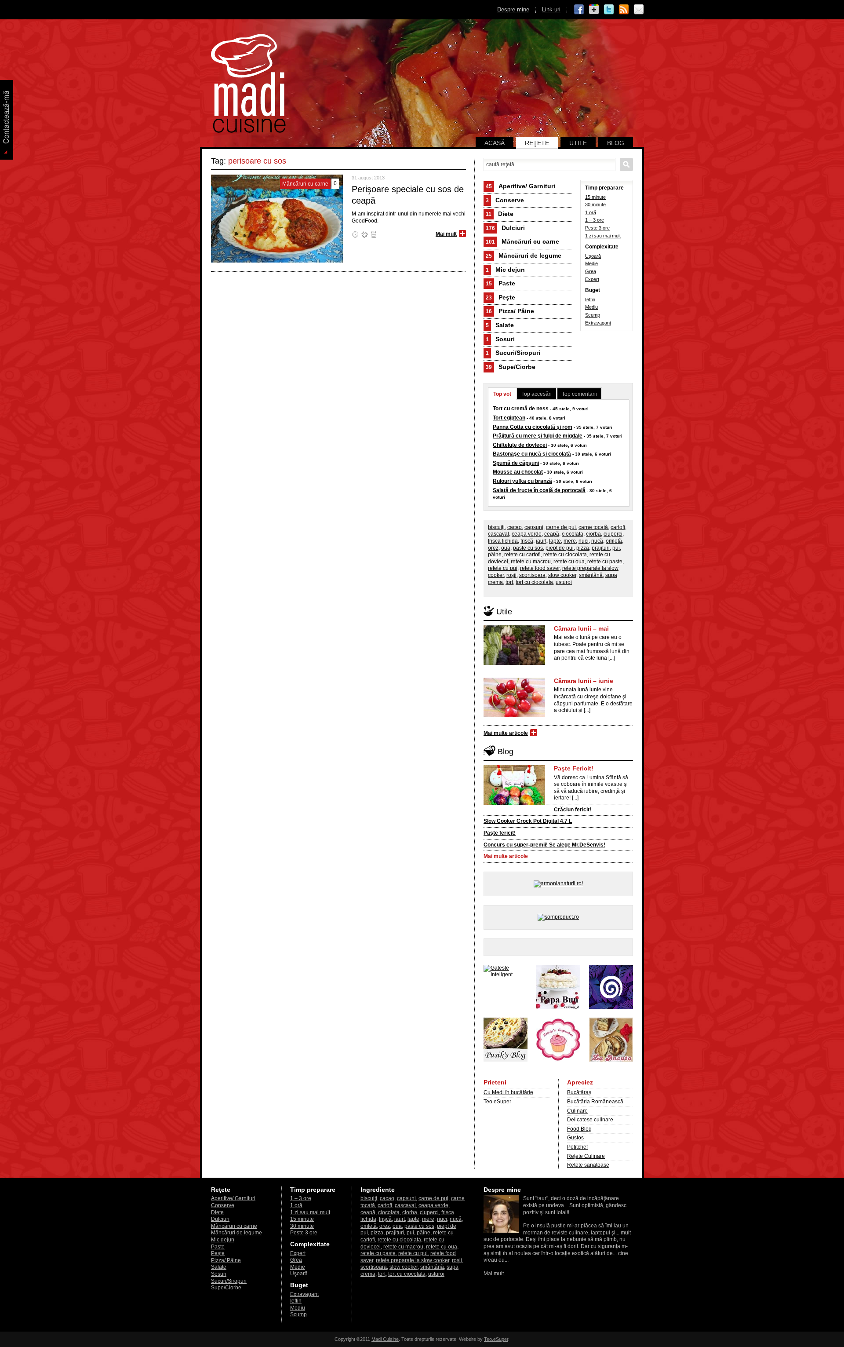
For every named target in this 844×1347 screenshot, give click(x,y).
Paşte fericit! (500, 833)
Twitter (609, 9)
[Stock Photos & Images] (611, 1007)
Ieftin (590, 299)
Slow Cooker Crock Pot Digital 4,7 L (528, 821)
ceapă (551, 534)
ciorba (593, 534)
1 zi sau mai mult (603, 235)
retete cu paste (604, 562)
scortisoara (532, 575)
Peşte (500, 297)
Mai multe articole (506, 733)
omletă (614, 541)
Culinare (577, 1111)
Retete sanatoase (588, 1165)
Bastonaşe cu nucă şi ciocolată (532, 454)
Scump (592, 315)
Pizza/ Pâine (510, 310)
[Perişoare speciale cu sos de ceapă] (277, 261)
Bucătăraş (579, 1092)
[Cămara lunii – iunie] (514, 715)
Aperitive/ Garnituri (520, 186)
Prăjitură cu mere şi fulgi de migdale (537, 436)
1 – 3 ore (594, 220)
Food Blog (579, 1129)
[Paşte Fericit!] (514, 803)
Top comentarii (579, 394)
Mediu (591, 307)
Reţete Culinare (586, 1156)
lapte (555, 541)
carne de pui (561, 527)
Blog (615, 142)
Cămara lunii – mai (581, 628)
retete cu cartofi (522, 554)
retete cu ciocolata (565, 554)
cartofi (618, 527)
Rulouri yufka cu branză (522, 481)
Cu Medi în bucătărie (508, 1092)
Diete (499, 213)
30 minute (595, 204)
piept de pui (560, 548)
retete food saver (540, 568)
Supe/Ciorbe (510, 366)
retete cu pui (502, 568)
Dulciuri (505, 227)
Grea (590, 271)
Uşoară (593, 256)
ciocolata (572, 534)
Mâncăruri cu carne (522, 241)
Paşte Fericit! (573, 768)
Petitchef (577, 1147)
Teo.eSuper (497, 1102)
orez (493, 548)
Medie (591, 263)
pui (616, 548)
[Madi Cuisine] (248, 131)
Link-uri (551, 9)
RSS (623, 9)
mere (570, 541)
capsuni (533, 527)
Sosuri (500, 339)
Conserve (505, 200)
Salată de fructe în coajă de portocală (539, 490)
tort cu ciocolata (534, 582)
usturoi (564, 582)
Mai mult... (496, 1273)
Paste (500, 283)
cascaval (498, 534)
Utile (578, 142)
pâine (495, 554)
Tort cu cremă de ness (521, 408)
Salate (500, 325)
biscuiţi (496, 527)
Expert (592, 279)
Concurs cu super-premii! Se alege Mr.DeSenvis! (544, 845)
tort (509, 582)
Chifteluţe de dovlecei (520, 445)
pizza (582, 548)
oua (505, 548)
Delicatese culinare (590, 1120)
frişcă (526, 541)
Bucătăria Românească (595, 1102)
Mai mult (446, 234)
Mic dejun (505, 269)
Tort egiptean (509, 418)
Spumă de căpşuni (516, 463)
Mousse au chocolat (518, 472)
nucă (597, 541)
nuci (583, 541)
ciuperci (613, 534)
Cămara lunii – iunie (583, 680)
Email (638, 9)
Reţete (537, 142)
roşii (511, 575)
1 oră (590, 212)
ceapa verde (527, 534)
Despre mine (513, 9)
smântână (591, 575)
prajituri (601, 548)
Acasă (494, 142)
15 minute (595, 197)
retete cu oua (569, 562)
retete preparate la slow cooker (412, 1260)
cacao (514, 527)
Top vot (502, 394)
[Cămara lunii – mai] (514, 663)
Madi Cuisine (385, 1339)
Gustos (575, 1138)
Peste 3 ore (597, 227)
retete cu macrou (531, 562)
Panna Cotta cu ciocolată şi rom (532, 427)
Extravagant (598, 322)
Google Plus (594, 9)
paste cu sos (528, 548)
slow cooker (562, 575)
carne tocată (593, 527)
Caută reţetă (626, 164)
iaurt (541, 541)
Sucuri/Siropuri (513, 352)
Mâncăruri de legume (523, 255)
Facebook (579, 9)
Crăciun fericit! (572, 810)
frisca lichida (503, 541)
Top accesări (536, 394)
